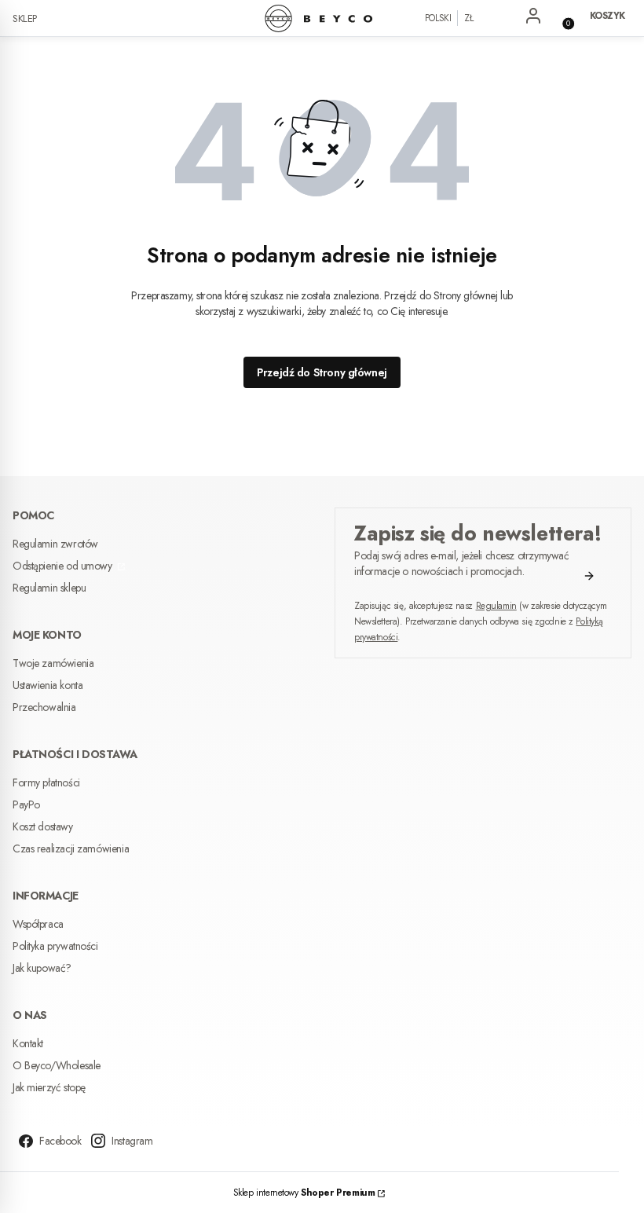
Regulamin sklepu (49, 588)
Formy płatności (46, 782)
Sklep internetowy (304, 1193)
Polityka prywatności (55, 946)
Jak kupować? (42, 968)
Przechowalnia (44, 707)
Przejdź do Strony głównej (322, 372)
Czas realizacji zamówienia (71, 848)
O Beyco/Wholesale (57, 1065)
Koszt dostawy (43, 826)
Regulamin (496, 606)
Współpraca (38, 924)
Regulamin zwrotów (55, 544)
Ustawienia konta (47, 685)
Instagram (132, 1141)
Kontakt (28, 1043)
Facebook (60, 1141)
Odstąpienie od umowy (64, 566)
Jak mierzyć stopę (49, 1087)
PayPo (26, 804)
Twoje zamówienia (53, 663)
